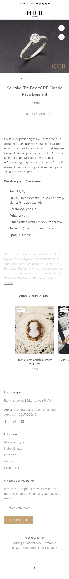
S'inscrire (18, 519)
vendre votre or (38, 254)
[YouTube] (22, 421)
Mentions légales (15, 442)
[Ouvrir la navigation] (5, 13)
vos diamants (35, 264)
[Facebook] (5, 421)
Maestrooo (33, 543)
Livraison (10, 455)
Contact (9, 461)
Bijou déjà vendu (34, 114)
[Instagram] (14, 421)
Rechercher (11, 468)
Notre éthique (13, 448)
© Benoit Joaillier (34, 537)
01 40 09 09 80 (43, 3)
